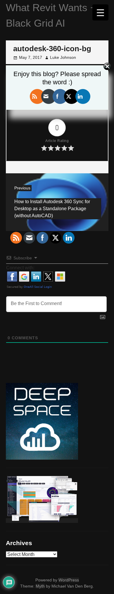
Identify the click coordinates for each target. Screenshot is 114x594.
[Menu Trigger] (100, 12)
